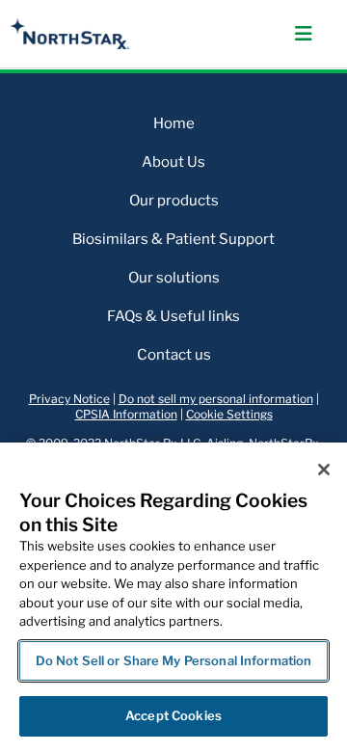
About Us (173, 162)
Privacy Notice (69, 398)
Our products (174, 200)
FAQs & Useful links (173, 316)
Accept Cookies (173, 715)
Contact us (174, 354)
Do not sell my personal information (216, 398)
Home (174, 123)
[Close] (324, 469)
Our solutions (174, 277)
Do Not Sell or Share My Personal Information (174, 660)
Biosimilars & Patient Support (173, 239)
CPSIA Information (126, 414)
